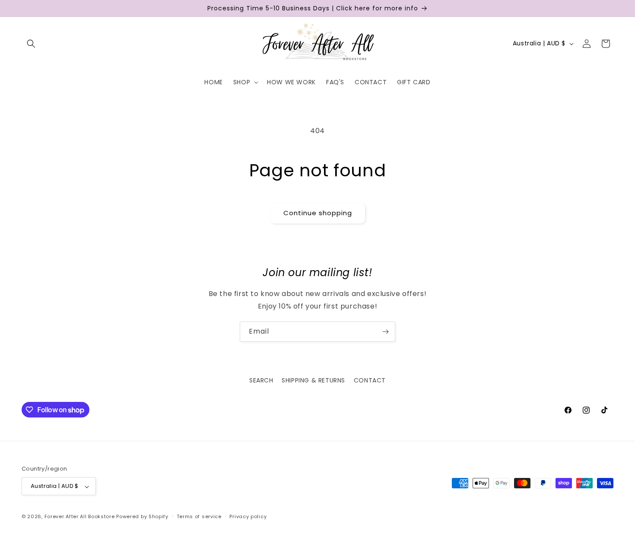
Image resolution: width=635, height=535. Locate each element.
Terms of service (199, 516)
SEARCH (261, 380)
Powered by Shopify (142, 516)
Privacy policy (248, 516)
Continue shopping (317, 212)
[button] (31, 43)
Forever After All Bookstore (79, 516)
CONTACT (370, 380)
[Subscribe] (385, 332)
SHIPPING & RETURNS (313, 380)
